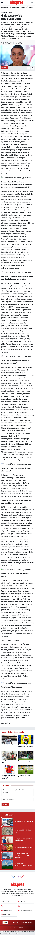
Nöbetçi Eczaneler (8, 901)
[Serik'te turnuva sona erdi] (9, 755)
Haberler (4, 12)
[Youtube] (22, 876)
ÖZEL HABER (14, 7)
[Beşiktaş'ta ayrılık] (9, 739)
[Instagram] (19, 876)
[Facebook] (12, 876)
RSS (6, 922)
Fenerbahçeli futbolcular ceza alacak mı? (25, 746)
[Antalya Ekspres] (16, 2)
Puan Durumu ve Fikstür (27, 906)
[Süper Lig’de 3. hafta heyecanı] (26, 770)
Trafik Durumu (7, 906)
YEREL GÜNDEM (26, 7)
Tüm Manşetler (7, 910)
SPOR (11, 12)
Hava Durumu (24, 901)
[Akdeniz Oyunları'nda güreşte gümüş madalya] (9, 770)
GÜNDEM (4, 7)
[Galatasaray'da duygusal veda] (17, 55)
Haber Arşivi (6, 914)
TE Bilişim (21, 928)
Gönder (5, 804)
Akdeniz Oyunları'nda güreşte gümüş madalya (9, 777)
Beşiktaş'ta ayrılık (7, 744)
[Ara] (32, 2)
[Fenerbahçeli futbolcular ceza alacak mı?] (26, 739)
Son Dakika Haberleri (26, 910)
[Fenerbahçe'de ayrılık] (26, 755)
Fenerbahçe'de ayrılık (25, 761)
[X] (15, 876)
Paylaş (5, 67)
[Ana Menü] (2, 2)
